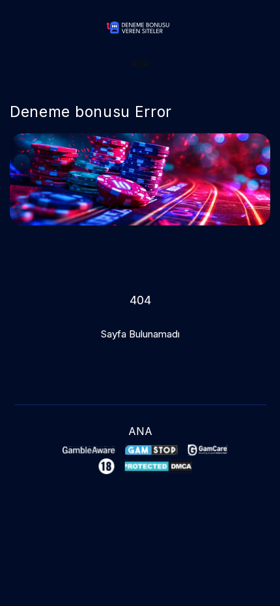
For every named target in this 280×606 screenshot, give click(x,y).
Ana (140, 63)
